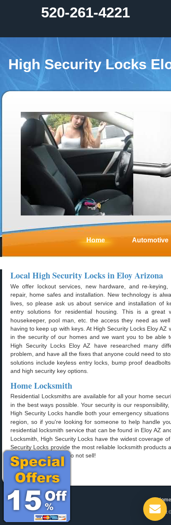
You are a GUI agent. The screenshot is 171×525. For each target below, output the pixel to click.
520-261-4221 (85, 12)
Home (95, 240)
